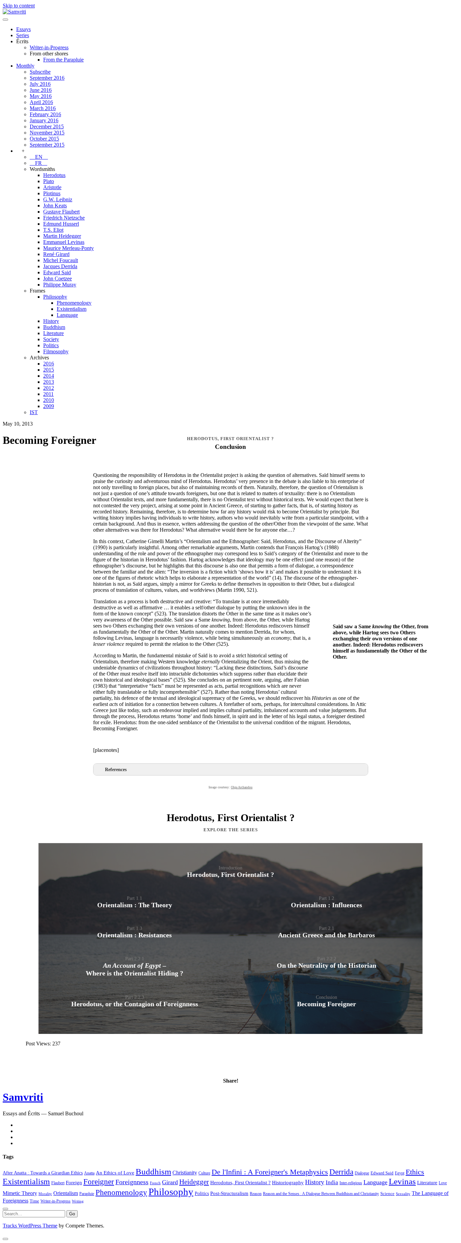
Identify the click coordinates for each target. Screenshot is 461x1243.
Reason (256, 1193)
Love (443, 1183)
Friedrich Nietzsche (64, 218)
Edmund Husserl (61, 224)
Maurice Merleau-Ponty (68, 248)
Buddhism (54, 327)
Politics (51, 345)
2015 (48, 370)
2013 (48, 382)
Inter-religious (351, 1183)
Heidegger (194, 1182)
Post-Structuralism (229, 1193)
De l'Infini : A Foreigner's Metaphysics (270, 1172)
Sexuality (403, 1194)
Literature (53, 333)
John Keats (55, 205)
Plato (48, 181)
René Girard (56, 254)
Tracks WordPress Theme (30, 1225)
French (155, 1183)
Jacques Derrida (60, 266)
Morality (45, 1194)
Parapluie (86, 1193)
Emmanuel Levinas (63, 242)
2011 (48, 394)
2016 (48, 363)
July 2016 (40, 84)
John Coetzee (57, 278)
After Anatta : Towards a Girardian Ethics (43, 1172)
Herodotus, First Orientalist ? (230, 874)
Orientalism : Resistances (134, 935)
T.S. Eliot (53, 230)
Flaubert (57, 1183)
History (51, 321)
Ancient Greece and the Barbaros (326, 935)
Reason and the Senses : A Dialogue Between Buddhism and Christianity (321, 1193)
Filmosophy (56, 351)
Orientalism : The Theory (134, 905)
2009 (48, 406)
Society (51, 339)
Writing (78, 1201)
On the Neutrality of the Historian (326, 965)
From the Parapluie (63, 59)
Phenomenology (74, 303)
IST (34, 412)
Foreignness (131, 1182)
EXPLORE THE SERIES (231, 829)
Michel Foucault (60, 260)
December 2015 (47, 126)
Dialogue (362, 1173)
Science (387, 1193)
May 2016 (41, 96)
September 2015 (47, 145)
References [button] (116, 769)
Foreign (74, 1182)
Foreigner (98, 1181)
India (332, 1182)
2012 (48, 388)
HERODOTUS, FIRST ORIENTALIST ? (230, 438)
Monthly (25, 66)
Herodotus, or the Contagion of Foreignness (134, 1004)
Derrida (341, 1171)
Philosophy (55, 297)
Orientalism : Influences (326, 905)
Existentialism (71, 309)
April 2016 (41, 102)
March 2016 (43, 108)
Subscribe (40, 72)
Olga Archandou (241, 787)
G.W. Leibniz (57, 199)
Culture (204, 1173)
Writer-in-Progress (49, 47)
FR (38, 163)
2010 (48, 400)
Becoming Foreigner (326, 1004)
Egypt (399, 1173)
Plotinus (51, 193)
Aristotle (52, 187)
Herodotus (54, 175)
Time (34, 1200)
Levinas (402, 1181)
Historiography (288, 1182)
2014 (48, 376)
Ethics (415, 1172)
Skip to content (19, 5)
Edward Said (57, 272)
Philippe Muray (59, 284)
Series (22, 35)
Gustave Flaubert (61, 211)
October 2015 (44, 139)
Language (67, 315)
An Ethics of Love (115, 1172)
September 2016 (47, 78)
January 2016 (44, 120)
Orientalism (65, 1193)
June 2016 (41, 90)
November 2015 (47, 132)
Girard (170, 1182)
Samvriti (23, 1097)
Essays (23, 29)
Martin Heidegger (62, 236)
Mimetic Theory (20, 1193)
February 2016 (45, 114)
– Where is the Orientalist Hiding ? (134, 969)
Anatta (89, 1173)
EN (39, 157)
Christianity (184, 1172)
